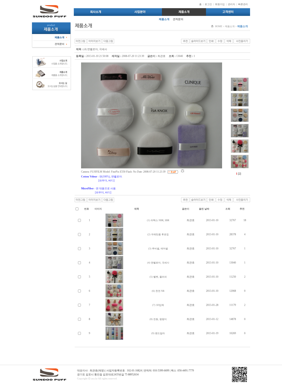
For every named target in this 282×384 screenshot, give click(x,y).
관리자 (231, 4)
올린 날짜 (204, 208)
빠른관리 (243, 4)
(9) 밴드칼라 (158, 333)
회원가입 (220, 4)
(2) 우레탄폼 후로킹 (158, 234)
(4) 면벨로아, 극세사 (158, 262)
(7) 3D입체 (158, 305)
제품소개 (164, 19)
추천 (242, 208)
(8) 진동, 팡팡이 (158, 319)
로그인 (208, 4)
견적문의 (178, 19)
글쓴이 (185, 208)
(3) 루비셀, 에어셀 (158, 248)
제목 (136, 208)
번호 (86, 208)
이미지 (98, 208)
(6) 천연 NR (158, 291)
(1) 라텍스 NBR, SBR (158, 220)
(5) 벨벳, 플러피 (158, 276)
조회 (227, 208)
